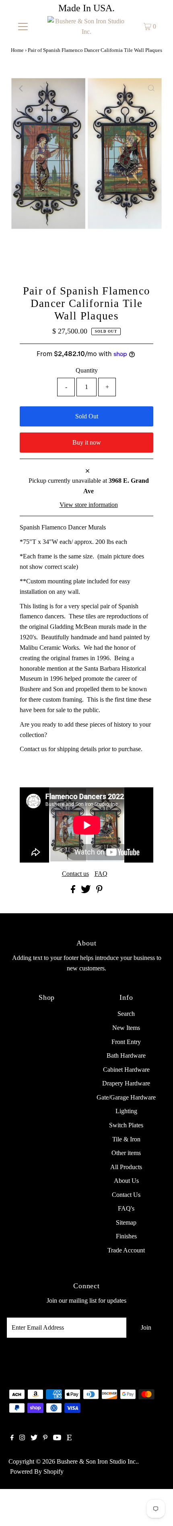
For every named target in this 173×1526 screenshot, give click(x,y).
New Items (126, 1027)
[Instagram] (22, 1438)
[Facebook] (12, 1438)
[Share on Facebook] (74, 891)
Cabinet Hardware (126, 1069)
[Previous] (22, 88)
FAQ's (126, 1208)
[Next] (41, 88)
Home (17, 50)
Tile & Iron (126, 1139)
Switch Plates (126, 1125)
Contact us (75, 874)
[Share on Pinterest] (99, 891)
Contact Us (126, 1194)
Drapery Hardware (126, 1083)
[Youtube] (57, 1438)
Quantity (87, 370)
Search (126, 1013)
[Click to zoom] (151, 88)
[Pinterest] (45, 1438)
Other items (126, 1152)
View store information (89, 504)
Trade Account (126, 1250)
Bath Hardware (126, 1055)
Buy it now (86, 442)
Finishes (126, 1236)
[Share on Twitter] (87, 891)
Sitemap (126, 1222)
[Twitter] (34, 1438)
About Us (126, 1180)
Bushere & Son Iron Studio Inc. (97, 1461)
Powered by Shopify (37, 1471)
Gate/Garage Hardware (126, 1097)
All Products (126, 1167)
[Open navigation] (23, 26)
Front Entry (126, 1041)
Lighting (126, 1111)
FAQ (101, 874)
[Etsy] (69, 1438)
